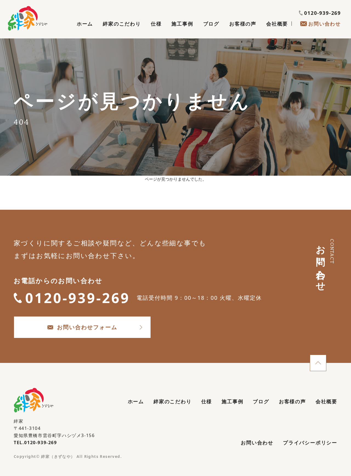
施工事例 (182, 23)
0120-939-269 (322, 13)
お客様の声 (242, 23)
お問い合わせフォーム (87, 327)
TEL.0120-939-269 (35, 442)
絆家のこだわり (122, 23)
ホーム (85, 23)
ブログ (211, 23)
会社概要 (277, 23)
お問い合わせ (324, 23)
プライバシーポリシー (310, 442)
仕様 (156, 23)
